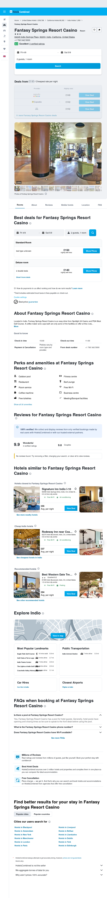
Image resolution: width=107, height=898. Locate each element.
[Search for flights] (4, 19)
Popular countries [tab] (42, 814)
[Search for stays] (4, 25)
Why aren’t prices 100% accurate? (31, 874)
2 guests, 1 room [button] (24, 59)
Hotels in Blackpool (23, 827)
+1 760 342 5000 (22, 40)
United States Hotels (29, 20)
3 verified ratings (37, 43)
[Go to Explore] (4, 41)
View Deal (71, 508)
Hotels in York (65, 842)
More (16, 326)
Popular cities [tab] (22, 814)
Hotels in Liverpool (67, 827)
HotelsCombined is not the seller (31, 865)
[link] (27, 514)
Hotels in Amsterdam (23, 831)
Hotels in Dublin (66, 838)
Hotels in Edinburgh (67, 845)
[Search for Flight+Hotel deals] (4, 36)
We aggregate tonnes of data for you (32, 870)
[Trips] (4, 48)
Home (16, 20)
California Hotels (53, 20)
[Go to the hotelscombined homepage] (19, 11)
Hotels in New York (22, 834)
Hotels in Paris (20, 845)
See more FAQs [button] (58, 738)
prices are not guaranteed (72, 858)
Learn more (77, 288)
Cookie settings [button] (20, 297)
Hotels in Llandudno (68, 834)
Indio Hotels (71, 20)
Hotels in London (22, 842)
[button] (4, 11)
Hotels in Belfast (66, 831)
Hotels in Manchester (23, 838)
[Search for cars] (4, 30)
